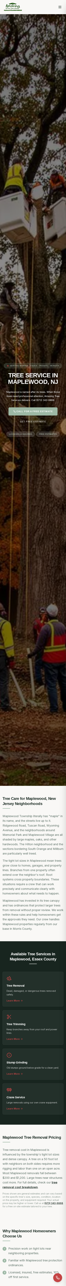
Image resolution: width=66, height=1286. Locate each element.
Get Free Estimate (33, 421)
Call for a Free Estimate (34, 411)
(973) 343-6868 (53, 1203)
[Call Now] (57, 1277)
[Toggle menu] (59, 7)
